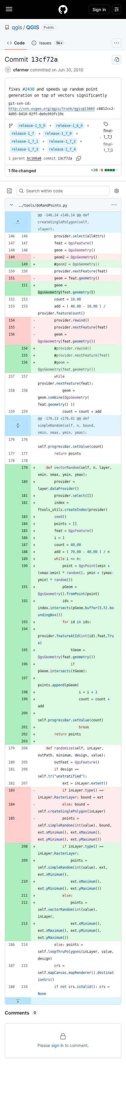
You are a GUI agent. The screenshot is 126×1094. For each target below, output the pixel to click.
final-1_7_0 (108, 147)
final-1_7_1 (108, 133)
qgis (17, 27)
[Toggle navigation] (9, 9)
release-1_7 (22, 134)
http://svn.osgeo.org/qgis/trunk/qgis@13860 (51, 109)
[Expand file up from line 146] (18, 222)
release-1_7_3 (24, 149)
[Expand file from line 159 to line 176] (18, 425)
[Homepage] (63, 9)
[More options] (114, 205)
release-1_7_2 (62, 141)
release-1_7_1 (24, 141)
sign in (57, 1045)
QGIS (32, 27)
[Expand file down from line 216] (18, 1000)
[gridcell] (63, 222)
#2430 (28, 89)
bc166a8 (34, 158)
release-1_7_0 (58, 134)
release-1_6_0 (69, 126)
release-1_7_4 (62, 149)
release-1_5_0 (31, 126)
